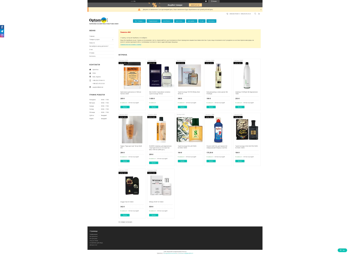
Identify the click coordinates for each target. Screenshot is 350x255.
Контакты (211, 21)
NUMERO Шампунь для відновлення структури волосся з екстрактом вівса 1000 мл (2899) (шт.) (160, 147)
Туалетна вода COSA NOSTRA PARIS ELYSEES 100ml (246, 147)
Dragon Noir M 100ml (126, 202)
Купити (125, 107)
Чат (344, 250)
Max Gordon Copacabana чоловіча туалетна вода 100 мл (159, 93)
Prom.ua (184, 251)
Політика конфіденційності (186, 253)
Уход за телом (94, 240)
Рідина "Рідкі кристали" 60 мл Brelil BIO (131, 147)
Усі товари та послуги (125, 222)
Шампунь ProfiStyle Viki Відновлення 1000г (246, 93)
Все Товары (139, 21)
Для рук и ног (93, 245)
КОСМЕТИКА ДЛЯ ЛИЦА (96, 243)
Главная (91, 36)
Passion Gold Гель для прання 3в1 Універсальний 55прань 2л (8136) (217, 147)
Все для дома (93, 238)
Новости (92, 43)
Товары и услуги (94, 39)
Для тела (179, 21)
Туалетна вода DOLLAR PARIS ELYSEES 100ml (187, 147)
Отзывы (91, 53)
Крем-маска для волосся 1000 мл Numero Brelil (130, 93)
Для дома (191, 21)
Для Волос (166, 21)
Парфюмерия (152, 21)
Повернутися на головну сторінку (130, 44)
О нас (202, 21)
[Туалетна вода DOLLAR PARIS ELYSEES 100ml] (189, 129)
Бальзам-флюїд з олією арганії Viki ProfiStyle (217, 93)
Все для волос (94, 236)
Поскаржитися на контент (170, 253)
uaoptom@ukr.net (98, 87)
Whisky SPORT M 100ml (156, 202)
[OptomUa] (98, 20)
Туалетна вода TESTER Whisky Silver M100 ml (189, 93)
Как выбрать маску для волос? (98, 46)
